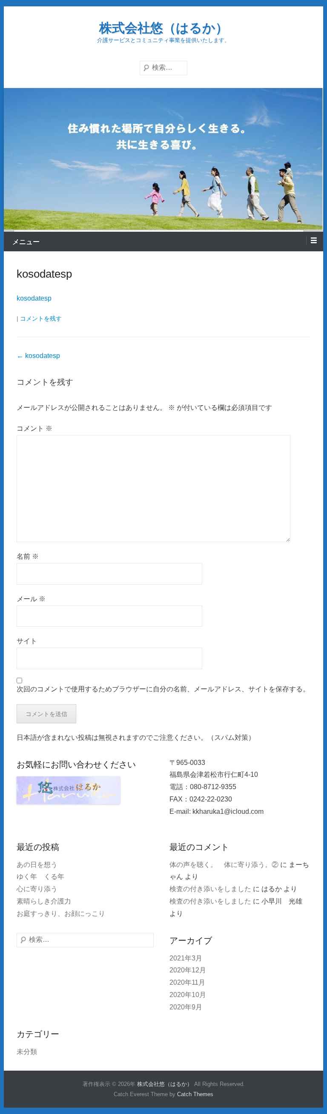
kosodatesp (44, 273)
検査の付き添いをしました (210, 888)
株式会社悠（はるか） (163, 28)
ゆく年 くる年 (40, 876)
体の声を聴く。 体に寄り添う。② (223, 864)
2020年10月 (187, 994)
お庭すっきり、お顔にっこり (61, 913)
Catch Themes (195, 1094)
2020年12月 (187, 970)
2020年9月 (185, 1007)
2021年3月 (185, 958)
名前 (28, 556)
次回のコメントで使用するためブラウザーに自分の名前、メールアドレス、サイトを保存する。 (163, 689)
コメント (34, 428)
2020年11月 (187, 982)
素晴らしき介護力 (44, 901)
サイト (27, 641)
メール (31, 598)
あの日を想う (37, 864)
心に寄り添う (37, 888)
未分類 (27, 1051)
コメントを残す (41, 318)
